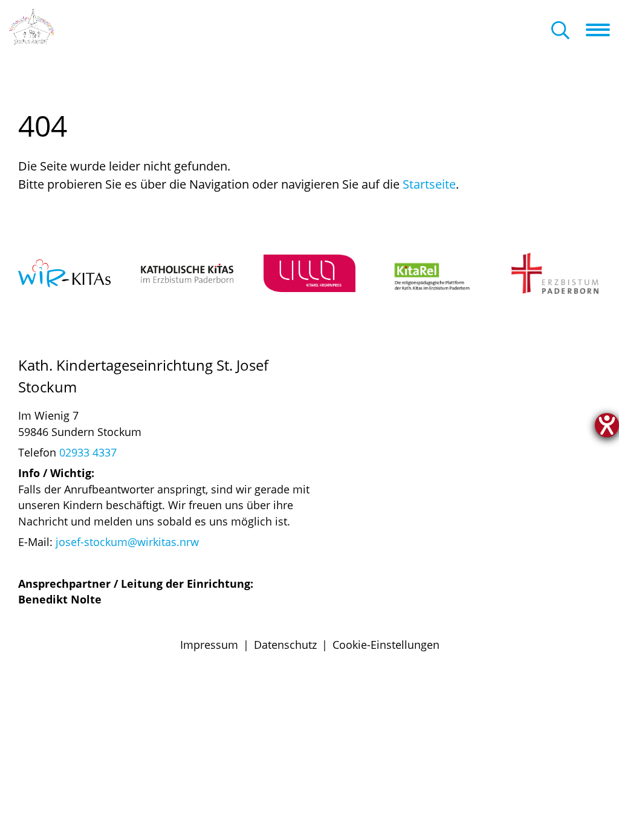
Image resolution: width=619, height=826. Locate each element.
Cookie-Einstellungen (385, 644)
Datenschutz (285, 644)
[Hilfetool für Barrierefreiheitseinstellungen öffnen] (607, 425)
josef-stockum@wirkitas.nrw (127, 542)
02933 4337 (88, 452)
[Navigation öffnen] (602, 30)
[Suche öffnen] (560, 31)
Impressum (209, 644)
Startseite (429, 184)
